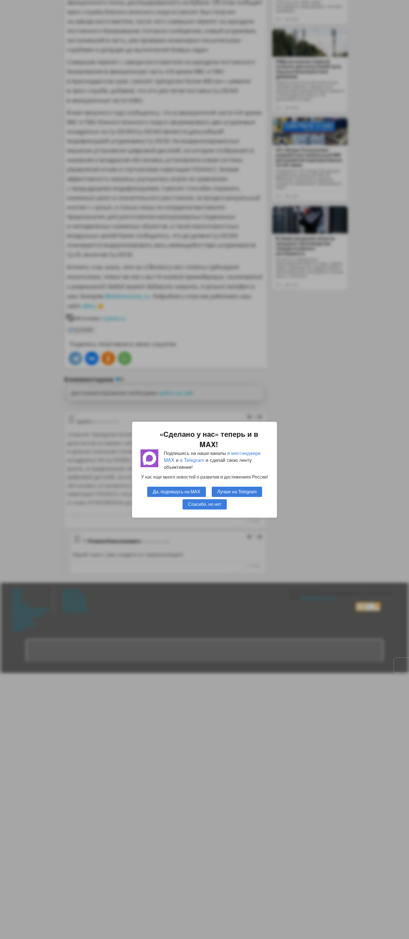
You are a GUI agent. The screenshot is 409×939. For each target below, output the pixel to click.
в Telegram (192, 459)
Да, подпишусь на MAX (176, 491)
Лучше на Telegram (237, 491)
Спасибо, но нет (204, 503)
